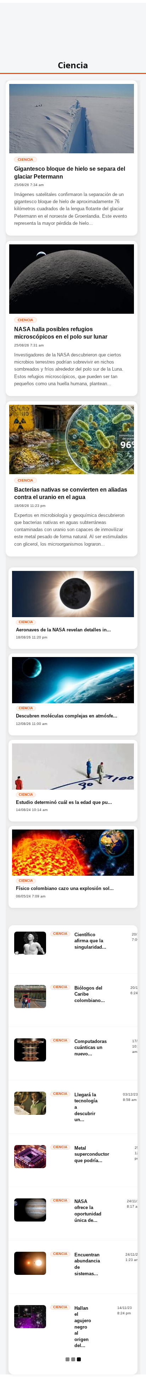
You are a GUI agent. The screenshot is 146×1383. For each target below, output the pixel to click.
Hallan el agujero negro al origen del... (82, 1326)
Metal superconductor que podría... (91, 1154)
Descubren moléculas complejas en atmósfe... (66, 716)
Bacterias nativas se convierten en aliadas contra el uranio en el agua (70, 493)
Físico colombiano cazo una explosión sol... (65, 888)
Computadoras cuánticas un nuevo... (90, 1047)
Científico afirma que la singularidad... (90, 941)
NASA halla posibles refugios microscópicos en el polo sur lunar (60, 333)
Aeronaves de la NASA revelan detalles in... (63, 629)
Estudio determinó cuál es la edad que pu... (64, 802)
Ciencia (25, 159)
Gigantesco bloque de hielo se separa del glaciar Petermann (69, 173)
